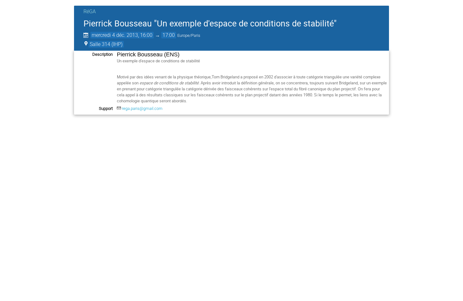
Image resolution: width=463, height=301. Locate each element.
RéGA (89, 11)
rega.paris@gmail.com (142, 108)
